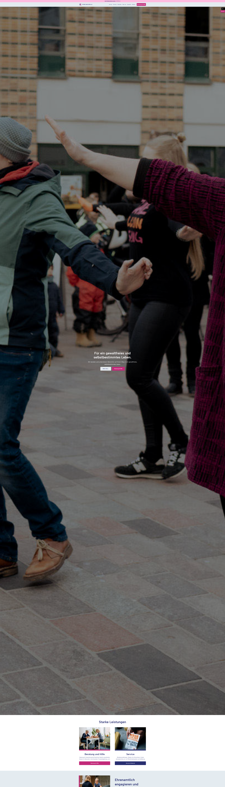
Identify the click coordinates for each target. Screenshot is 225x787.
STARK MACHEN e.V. (87, 4)
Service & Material (130, 763)
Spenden (222, 11)
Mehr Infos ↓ (106, 368)
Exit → (223, 8)
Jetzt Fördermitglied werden (110, 1)
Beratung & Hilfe (141, 4)
